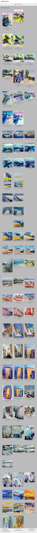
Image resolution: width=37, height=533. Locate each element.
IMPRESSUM (31, 529)
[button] (18, 10)
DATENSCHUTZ (31, 530)
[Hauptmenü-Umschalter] (35, 1)
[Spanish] (21, 4)
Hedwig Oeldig (5, 1)
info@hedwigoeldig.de (18, 530)
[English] (17, 4)
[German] (15, 4)
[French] (19, 4)
